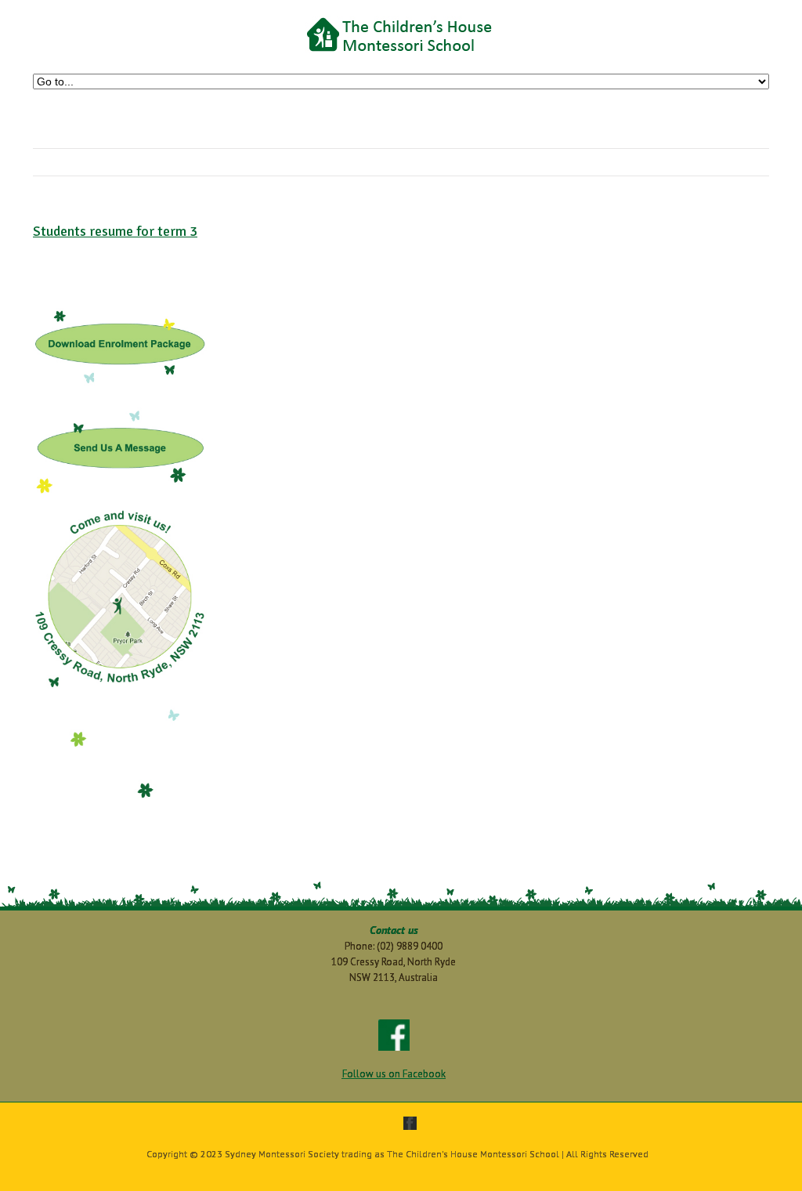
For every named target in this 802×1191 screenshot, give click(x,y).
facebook (410, 1123)
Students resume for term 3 (115, 231)
